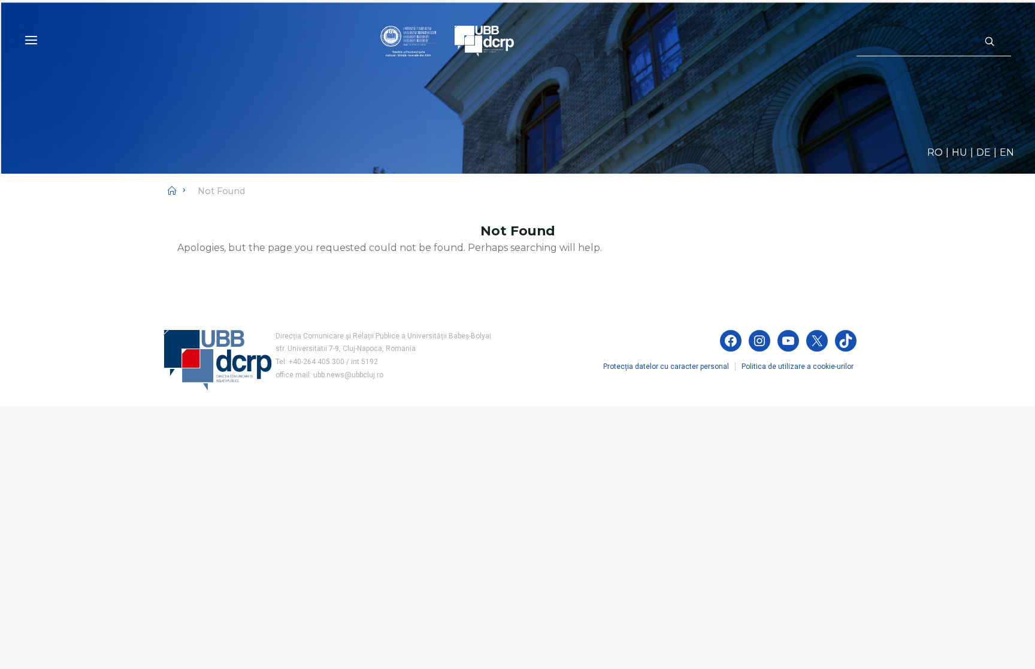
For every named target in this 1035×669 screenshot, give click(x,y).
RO (935, 152)
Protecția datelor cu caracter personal (666, 366)
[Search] (989, 42)
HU (959, 152)
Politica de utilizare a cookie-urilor (798, 366)
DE (983, 152)
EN (1007, 152)
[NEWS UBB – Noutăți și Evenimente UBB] (447, 40)
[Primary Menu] (31, 40)
